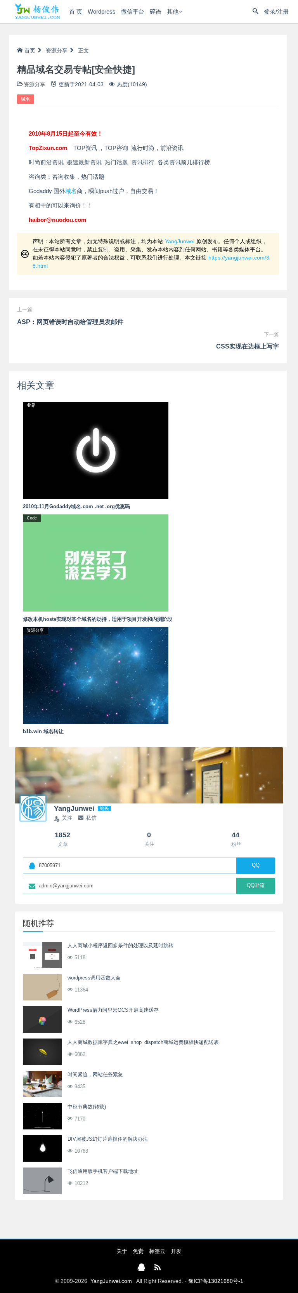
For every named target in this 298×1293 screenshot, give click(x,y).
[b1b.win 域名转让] (95, 675)
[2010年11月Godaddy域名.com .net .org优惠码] (95, 450)
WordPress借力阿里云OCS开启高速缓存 (113, 1010)
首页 (29, 50)
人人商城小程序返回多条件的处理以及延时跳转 (120, 945)
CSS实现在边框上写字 (247, 346)
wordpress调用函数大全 (94, 978)
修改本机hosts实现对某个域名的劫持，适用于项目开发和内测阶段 (97, 619)
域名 (25, 99)
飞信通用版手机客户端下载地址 (103, 1171)
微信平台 (132, 11)
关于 (121, 1251)
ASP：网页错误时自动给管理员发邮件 (70, 322)
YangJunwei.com (111, 1281)
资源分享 (57, 50)
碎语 (155, 11)
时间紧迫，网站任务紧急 (95, 1074)
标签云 (157, 1251)
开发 (176, 1251)
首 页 (75, 11)
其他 (172, 11)
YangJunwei (179, 241)
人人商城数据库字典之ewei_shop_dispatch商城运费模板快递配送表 (143, 1042)
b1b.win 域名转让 (43, 731)
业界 (31, 405)
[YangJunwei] (37, 11)
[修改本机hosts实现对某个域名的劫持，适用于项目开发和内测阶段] (95, 562)
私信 (91, 818)
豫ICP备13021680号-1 (215, 1281)
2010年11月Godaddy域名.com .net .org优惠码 (76, 506)
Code (32, 518)
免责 (138, 1251)
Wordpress (102, 11)
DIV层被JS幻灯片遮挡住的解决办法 (108, 1139)
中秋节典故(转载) (87, 1107)
